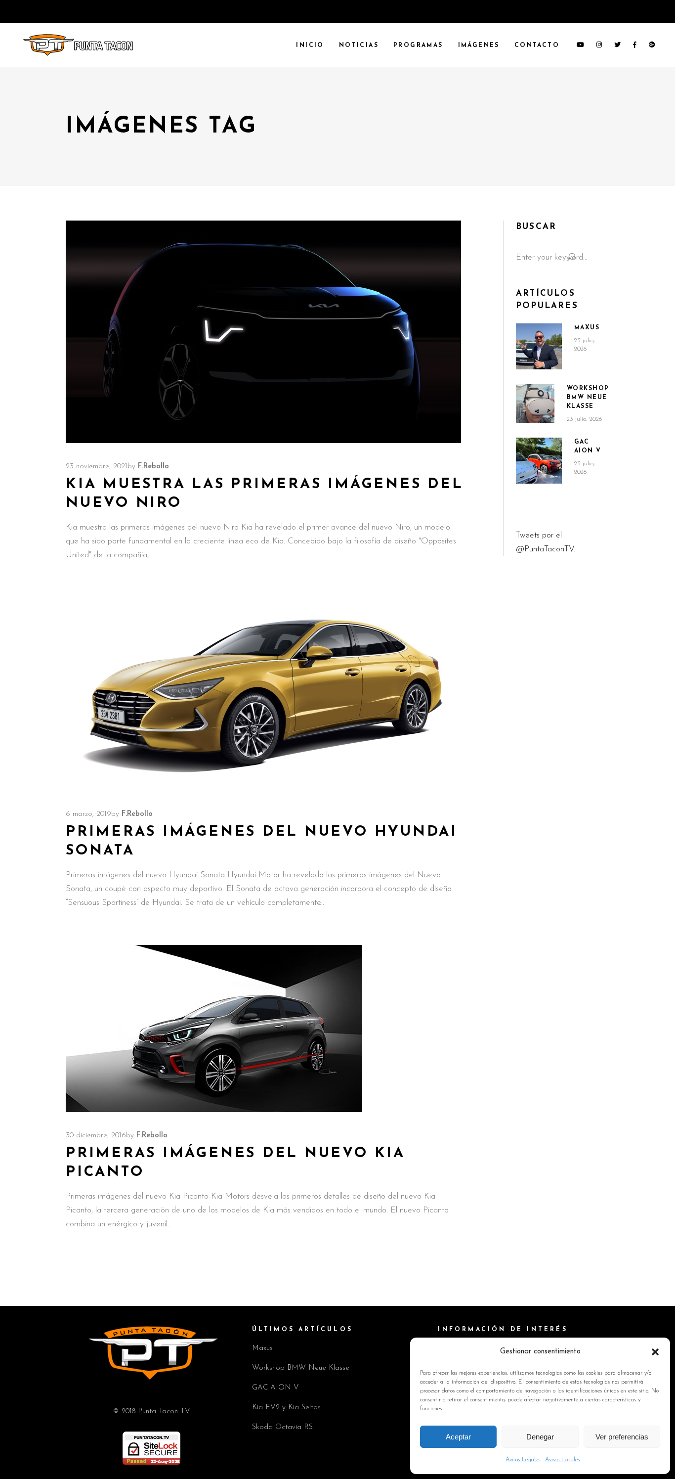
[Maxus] (539, 346)
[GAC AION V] (539, 461)
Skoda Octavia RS (282, 1427)
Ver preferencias (621, 1437)
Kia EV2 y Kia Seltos (286, 1407)
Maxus (587, 328)
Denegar (540, 1437)
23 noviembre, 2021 (96, 466)
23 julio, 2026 (584, 419)
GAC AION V (275, 1387)
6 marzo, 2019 (88, 814)
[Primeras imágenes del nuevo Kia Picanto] (214, 1028)
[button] (655, 1352)
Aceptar (458, 1437)
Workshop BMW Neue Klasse (588, 397)
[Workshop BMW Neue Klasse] (535, 403)
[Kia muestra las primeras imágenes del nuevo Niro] (263, 332)
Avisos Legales (523, 1460)
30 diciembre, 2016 (96, 1135)
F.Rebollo (153, 466)
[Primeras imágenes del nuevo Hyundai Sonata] (263, 694)
